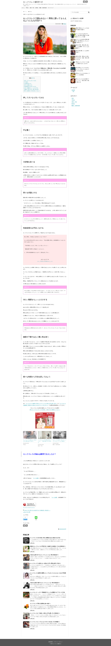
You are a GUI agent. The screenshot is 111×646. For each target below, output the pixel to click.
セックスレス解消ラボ (33, 2)
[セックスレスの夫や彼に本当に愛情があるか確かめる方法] (26, 540)
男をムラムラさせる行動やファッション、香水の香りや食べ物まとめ (82, 80)
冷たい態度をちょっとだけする (31, 88)
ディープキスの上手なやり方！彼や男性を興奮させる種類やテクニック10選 (82, 35)
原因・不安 (32, 7)
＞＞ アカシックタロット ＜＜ (45, 261)
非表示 (33, 78)
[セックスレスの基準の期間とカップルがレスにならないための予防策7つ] (26, 575)
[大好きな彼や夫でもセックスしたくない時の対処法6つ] (26, 557)
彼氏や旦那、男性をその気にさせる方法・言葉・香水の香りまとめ (82, 58)
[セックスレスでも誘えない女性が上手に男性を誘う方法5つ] (30, 435)
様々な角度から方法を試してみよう (32, 90)
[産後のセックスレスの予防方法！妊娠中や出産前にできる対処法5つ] (26, 549)
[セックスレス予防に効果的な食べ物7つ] (26, 606)
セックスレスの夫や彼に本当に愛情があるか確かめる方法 (45, 537)
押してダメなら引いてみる (30, 80)
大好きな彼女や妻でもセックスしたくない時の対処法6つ (45, 582)
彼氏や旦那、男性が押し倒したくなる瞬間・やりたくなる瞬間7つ (82, 47)
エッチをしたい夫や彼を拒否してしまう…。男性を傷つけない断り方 (44, 441)
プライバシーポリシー (58, 641)
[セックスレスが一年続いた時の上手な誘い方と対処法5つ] (26, 616)
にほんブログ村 (26, 512)
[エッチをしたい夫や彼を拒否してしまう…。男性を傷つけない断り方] (44, 435)
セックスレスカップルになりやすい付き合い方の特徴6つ (45, 621)
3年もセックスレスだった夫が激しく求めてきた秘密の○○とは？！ (45, 409)
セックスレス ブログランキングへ (29, 507)
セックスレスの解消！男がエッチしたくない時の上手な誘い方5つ (41, 403)
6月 (73, 91)
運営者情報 (50, 641)
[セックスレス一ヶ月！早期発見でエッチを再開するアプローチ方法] (26, 595)
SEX (73, 98)
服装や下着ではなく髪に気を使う (31, 89)
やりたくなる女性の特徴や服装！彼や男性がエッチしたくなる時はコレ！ (82, 41)
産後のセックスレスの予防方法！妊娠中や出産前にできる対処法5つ (47, 546)
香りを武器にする (28, 85)
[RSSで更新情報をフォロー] (86, 2)
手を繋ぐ (26, 82)
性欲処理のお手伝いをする (30, 86)
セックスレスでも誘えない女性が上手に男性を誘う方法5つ (45, 563)
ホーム (23, 7)
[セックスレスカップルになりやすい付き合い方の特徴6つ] (26, 624)
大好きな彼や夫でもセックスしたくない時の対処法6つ (44, 554)
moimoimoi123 (62, 529)
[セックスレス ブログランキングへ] (29, 505)
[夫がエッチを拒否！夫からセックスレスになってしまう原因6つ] (59, 435)
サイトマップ (50, 7)
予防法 (27, 7)
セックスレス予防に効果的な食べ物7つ (40, 603)
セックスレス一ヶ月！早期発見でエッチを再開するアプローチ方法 (47, 592)
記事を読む (32, 543)
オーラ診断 (35, 478)
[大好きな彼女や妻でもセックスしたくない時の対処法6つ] (26, 585)
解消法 (37, 7)
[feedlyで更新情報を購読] (84, 2)
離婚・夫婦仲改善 (43, 7)
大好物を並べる (27, 83)
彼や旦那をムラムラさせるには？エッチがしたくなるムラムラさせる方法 (82, 69)
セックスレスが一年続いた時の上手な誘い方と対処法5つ (45, 613)
